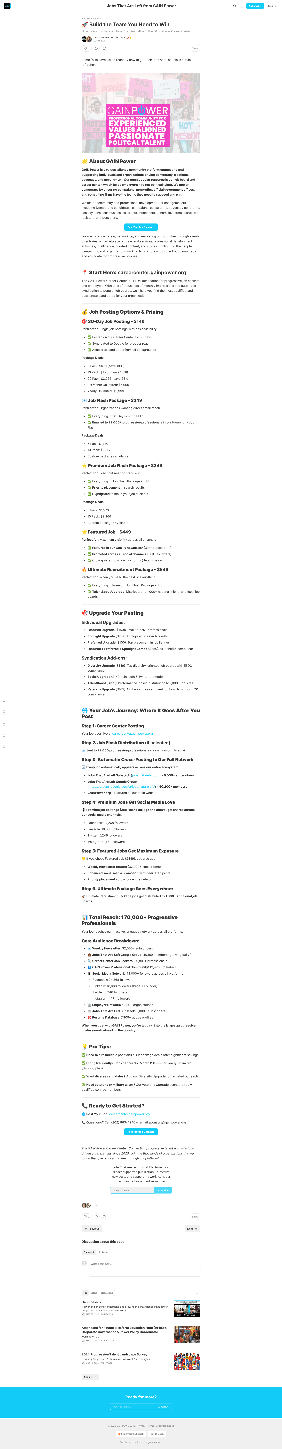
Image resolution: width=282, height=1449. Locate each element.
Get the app (157, 1433)
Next (190, 1228)
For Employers (91, 18)
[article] (141, 1310)
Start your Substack (132, 1433)
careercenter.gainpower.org (152, 272)
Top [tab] (85, 1292)
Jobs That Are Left (110, 1341)
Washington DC (90, 1336)
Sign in (272, 6)
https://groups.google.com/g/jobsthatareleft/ (122, 786)
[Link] (77, 161)
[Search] (234, 6)
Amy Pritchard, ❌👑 (121, 37)
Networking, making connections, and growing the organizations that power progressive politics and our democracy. (125, 1308)
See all (88, 1376)
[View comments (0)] (96, 48)
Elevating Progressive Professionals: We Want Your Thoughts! (116, 1359)
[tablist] (96, 1252)
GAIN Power (100, 37)
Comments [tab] (89, 1252)
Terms (150, 1425)
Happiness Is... (93, 1302)
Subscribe (255, 6)
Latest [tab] (94, 1292)
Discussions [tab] (107, 1292)
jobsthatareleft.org (146, 775)
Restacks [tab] (103, 1252)
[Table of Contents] (3, 724)
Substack (125, 1442)
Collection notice (165, 1425)
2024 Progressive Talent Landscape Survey (114, 1354)
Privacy (141, 1425)
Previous (94, 1228)
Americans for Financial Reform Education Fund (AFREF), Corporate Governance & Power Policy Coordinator (124, 1330)
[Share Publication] (242, 6)
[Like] (84, 1345)
